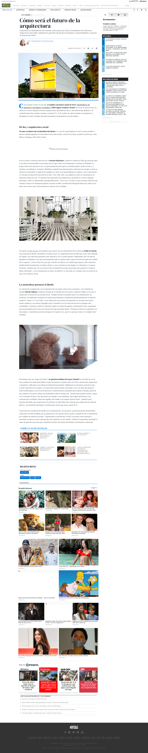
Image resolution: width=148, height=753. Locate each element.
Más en (22, 665)
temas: (22, 475)
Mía (103, 737)
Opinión (61, 5)
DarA (32, 477)
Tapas (81, 5)
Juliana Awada (85, 10)
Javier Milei (20, 10)
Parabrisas (77, 737)
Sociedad (24, 5)
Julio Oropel (33, 251)
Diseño (38, 477)
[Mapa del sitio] (82, 732)
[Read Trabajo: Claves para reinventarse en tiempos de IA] (29, 447)
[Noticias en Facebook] (137, 10)
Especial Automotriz (91, 5)
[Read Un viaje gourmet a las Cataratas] (66, 433)
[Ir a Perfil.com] (143, 1)
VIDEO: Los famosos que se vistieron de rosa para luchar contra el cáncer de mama (48, 709)
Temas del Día (7, 10)
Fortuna (55, 737)
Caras (39, 737)
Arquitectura (25, 477)
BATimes (116, 737)
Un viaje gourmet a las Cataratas (83, 434)
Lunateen (109, 737)
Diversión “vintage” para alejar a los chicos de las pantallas (46, 435)
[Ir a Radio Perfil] (133, 1)
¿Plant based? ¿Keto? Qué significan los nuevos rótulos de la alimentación (45, 702)
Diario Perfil (32, 737)
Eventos (68, 5)
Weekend (69, 737)
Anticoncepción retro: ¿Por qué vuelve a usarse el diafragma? (41, 706)
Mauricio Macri (71, 10)
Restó (75, 5)
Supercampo (85, 737)
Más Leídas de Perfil (110, 79)
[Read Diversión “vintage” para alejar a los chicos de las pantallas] (29, 433)
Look (93, 737)
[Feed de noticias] (146, 10)
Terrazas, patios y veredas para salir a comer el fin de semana (41, 713)
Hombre (62, 737)
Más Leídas (107, 36)
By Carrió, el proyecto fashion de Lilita (34, 699)
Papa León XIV (55, 10)
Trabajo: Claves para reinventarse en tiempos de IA (47, 448)
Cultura (47, 5)
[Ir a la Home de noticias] (74, 727)
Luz (98, 737)
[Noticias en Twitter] (141, 10)
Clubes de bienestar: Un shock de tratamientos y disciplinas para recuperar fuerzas (84, 450)
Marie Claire (47, 737)
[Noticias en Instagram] (134, 10)
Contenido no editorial (109, 5)
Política (16, 5)
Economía (32, 5)
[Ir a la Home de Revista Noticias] (6, 5)
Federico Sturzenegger (38, 10)
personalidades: (25, 470)
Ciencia (53, 5)
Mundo (39, 5)
